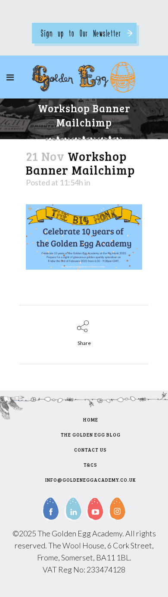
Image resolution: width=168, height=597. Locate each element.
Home (90, 419)
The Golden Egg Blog (91, 434)
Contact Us (90, 449)
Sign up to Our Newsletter (80, 33)
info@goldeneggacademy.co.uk (90, 480)
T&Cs (90, 465)
